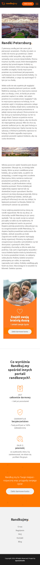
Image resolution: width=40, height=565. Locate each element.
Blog (20, 542)
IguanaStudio (20, 560)
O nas (20, 527)
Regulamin (20, 530)
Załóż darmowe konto (20, 491)
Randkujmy (19, 519)
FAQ (20, 534)
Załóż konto (28, 4)
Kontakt (20, 538)
